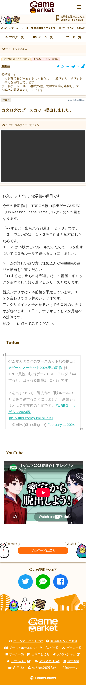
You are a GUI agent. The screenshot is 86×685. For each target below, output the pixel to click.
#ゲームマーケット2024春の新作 (35, 368)
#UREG (62, 406)
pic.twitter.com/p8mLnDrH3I (31, 418)
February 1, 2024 (61, 425)
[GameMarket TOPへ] (43, 625)
